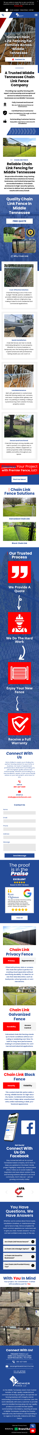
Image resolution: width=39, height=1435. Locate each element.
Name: (5, 809)
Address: (6, 834)
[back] (6, 1192)
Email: (5, 818)
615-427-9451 (19, 787)
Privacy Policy (22, 1425)
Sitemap (15, 1425)
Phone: (5, 826)
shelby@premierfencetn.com (19, 797)
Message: (6, 842)
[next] (32, 1192)
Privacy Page (18, 6)
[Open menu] (36, 15)
